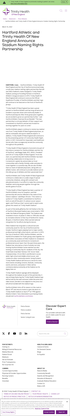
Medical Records (7, 352)
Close (63, 2)
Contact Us (41, 383)
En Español (41, 354)
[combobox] (52, 333)
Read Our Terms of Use (42, 408)
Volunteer (5, 381)
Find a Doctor (25, 306)
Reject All (62, 412)
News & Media (42, 371)
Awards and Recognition (45, 376)
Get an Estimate (7, 360)
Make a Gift (41, 386)
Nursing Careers (8, 376)
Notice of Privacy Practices (15, 397)
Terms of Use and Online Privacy (17, 394)
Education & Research (44, 378)
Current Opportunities (10, 371)
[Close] (67, 402)
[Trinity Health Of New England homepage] (15, 15)
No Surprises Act (8, 365)
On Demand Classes (44, 349)
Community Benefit (43, 373)
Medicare (5, 357)
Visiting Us (5, 347)
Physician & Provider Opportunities (14, 373)
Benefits (5, 378)
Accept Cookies (49, 412)
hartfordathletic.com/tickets (23, 296)
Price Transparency (8, 362)
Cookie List (55, 394)
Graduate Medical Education (46, 381)
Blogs (39, 352)
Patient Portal (7, 354)
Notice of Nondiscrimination (40, 397)
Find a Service (25, 314)
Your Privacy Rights (40, 394)
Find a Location (26, 310)
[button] (66, 10)
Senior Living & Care (28, 317)
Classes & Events (43, 347)
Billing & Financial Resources (12, 349)
